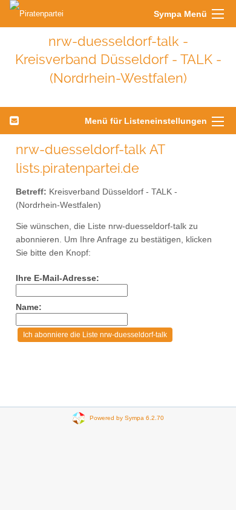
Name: (29, 307)
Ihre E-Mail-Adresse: (57, 278)
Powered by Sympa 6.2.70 (127, 418)
